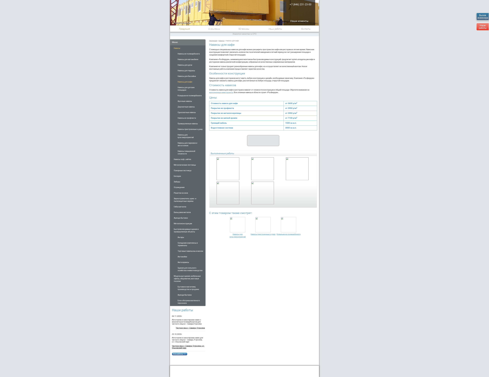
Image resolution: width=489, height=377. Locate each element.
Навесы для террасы (186, 71)
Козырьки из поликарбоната (190, 96)
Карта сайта (312, 374)
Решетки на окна (181, 193)
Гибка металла (180, 207)
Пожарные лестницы (182, 171)
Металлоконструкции (183, 224)
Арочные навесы (185, 101)
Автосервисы (183, 262)
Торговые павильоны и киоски (190, 251)
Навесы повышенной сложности (186, 152)
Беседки (177, 176)
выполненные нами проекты (221, 92)
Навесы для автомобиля (188, 59)
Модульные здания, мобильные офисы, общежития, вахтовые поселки (187, 278)
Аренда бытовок (181, 218)
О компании (214, 28)
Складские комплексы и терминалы (188, 244)
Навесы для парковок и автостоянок (187, 144)
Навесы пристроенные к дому (190, 129)
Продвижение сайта (299, 368)
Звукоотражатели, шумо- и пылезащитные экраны (185, 200)
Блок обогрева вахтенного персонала (189, 302)
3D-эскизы (244, 28)
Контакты (306, 28)
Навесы (177, 48)
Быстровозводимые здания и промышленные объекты (186, 230)
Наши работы (483, 26)
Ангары (181, 237)
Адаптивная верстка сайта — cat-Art (301, 371)
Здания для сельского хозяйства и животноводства (190, 269)
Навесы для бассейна (187, 76)
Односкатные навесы (187, 112)
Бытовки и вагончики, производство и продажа (188, 288)
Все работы (178, 354)
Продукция (184, 28)
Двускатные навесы (186, 107)
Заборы (177, 182)
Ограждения (179, 187)
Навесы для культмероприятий (186, 136)
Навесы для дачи (185, 65)
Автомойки (182, 257)
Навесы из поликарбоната (189, 54)
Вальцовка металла (182, 212)
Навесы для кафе (185, 82)
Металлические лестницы (185, 165)
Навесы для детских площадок (186, 88)
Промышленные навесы (188, 124)
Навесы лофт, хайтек (182, 159)
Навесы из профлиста (187, 118)
